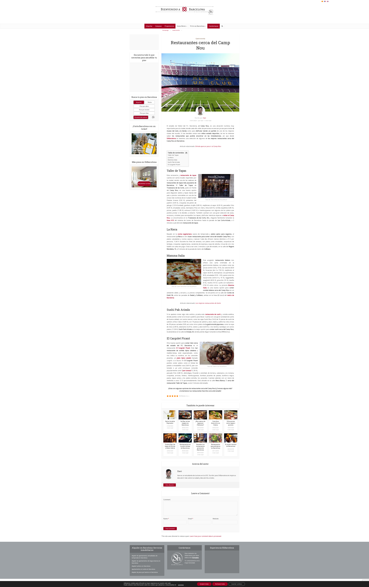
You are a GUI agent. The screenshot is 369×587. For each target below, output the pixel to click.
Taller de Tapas (173, 155)
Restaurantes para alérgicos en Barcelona (215, 446)
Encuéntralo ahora (141, 117)
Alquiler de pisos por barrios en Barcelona (145, 572)
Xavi (204, 118)
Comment (166, 500)
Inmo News (181, 26)
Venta (150, 102)
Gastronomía (200, 39)
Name (166, 519)
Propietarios (169, 26)
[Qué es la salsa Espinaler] (170, 415)
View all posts (169, 485)
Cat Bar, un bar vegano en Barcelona (185, 423)
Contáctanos (213, 26)
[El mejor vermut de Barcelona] (230, 438)
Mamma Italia (172, 160)
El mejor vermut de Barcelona (230, 445)
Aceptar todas (204, 584)
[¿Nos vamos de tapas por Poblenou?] (200, 415)
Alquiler (139, 102)
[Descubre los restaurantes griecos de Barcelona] (200, 438)
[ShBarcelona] (184, 9)
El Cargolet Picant (174, 164)
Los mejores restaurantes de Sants (208, 303)
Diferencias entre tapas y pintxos (230, 423)
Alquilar (149, 26)
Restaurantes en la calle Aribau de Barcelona (185, 446)
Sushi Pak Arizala (174, 162)
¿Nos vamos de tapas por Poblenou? (200, 423)
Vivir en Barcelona (197, 26)
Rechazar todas (220, 584)
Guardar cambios (236, 584)
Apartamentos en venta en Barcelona (143, 569)
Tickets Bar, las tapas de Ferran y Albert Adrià (170, 446)
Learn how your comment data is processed (205, 536)
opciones (181, 585)
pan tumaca (186, 370)
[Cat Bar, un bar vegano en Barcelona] (185, 415)
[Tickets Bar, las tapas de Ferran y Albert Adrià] (170, 438)
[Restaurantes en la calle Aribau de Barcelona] (185, 438)
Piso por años (144, 106)
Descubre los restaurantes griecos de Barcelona (200, 447)
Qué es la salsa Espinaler (170, 422)
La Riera (170, 157)
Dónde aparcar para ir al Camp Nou (208, 146)
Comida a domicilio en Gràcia (215, 423)
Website (216, 519)
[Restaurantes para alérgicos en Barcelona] (215, 438)
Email (190, 519)
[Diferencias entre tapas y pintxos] (230, 415)
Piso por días (144, 113)
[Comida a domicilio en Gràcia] (215, 415)
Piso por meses (144, 110)
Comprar (158, 26)
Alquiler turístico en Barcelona (141, 566)
